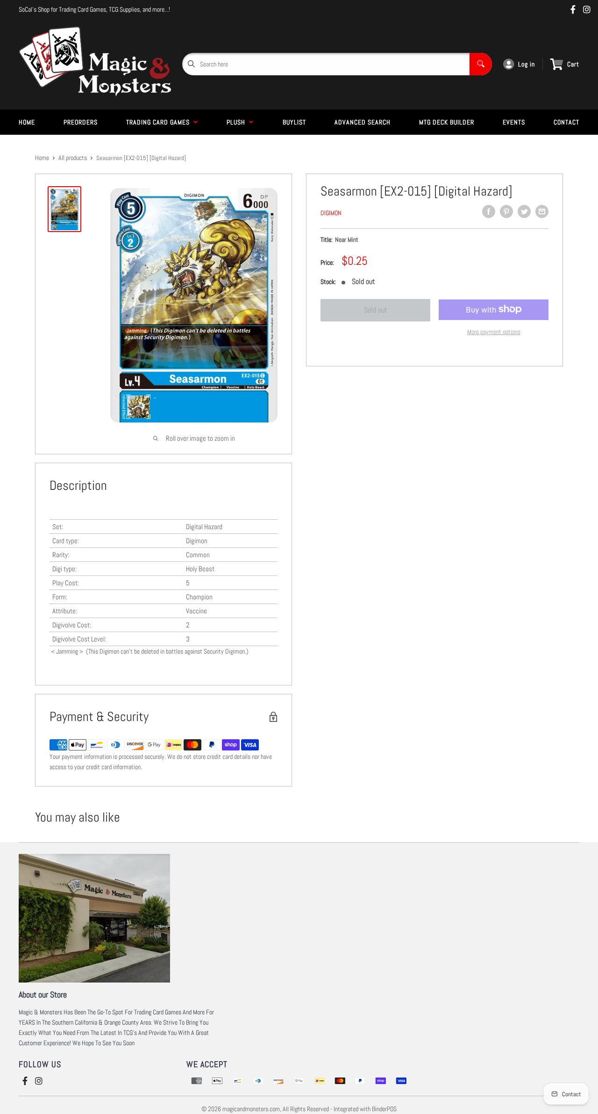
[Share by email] (541, 211)
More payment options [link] (493, 331)
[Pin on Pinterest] (506, 211)
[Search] (481, 64)
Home (27, 122)
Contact (566, 122)
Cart (573, 64)
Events (514, 122)
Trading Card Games (159, 122)
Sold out (375, 310)
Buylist (294, 122)
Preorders (81, 122)
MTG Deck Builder (446, 122)
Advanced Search (363, 122)
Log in (526, 64)
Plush (238, 122)
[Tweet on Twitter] (524, 211)
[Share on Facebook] (488, 211)
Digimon (331, 213)
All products (72, 157)
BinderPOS (384, 1109)
